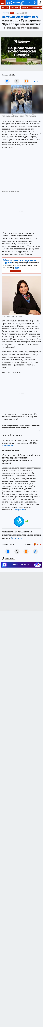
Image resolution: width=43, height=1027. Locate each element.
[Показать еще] (35, 81)
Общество (5, 13)
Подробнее (19, 509)
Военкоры (25, 7)
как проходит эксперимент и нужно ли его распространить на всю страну (21, 264)
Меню (3, 2)
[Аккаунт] (40, 2)
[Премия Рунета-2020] (22, 3)
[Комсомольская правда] (13, 2)
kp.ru (39, 544)
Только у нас (15, 7)
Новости (5, 7)
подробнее (7, 445)
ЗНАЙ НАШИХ (10, 558)
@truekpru (16, 538)
